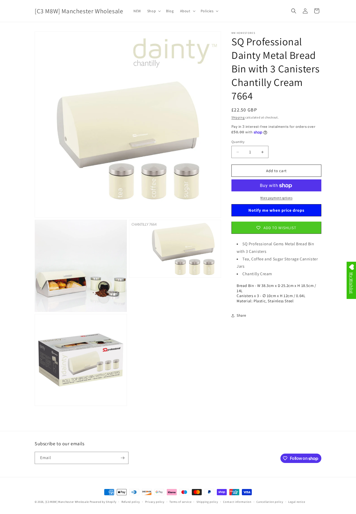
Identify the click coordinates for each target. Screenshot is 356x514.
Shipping (238, 117)
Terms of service (180, 502)
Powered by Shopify (103, 502)
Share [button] (241, 315)
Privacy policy (154, 502)
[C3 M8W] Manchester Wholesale (67, 502)
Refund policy (130, 502)
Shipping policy (207, 502)
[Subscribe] (122, 458)
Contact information (237, 502)
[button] (153, 10)
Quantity (237, 142)
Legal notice (296, 502)
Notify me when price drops (276, 210)
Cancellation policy (269, 502)
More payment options (276, 198)
